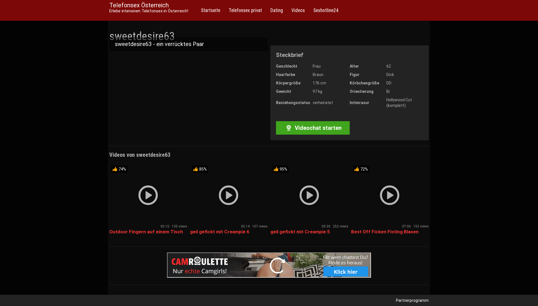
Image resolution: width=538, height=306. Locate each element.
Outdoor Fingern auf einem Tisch (146, 231)
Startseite (210, 10)
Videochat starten (317, 128)
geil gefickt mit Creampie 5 (300, 231)
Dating (276, 10)
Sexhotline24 (325, 10)
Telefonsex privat (245, 10)
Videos (298, 10)
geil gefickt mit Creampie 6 (219, 231)
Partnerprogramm (412, 300)
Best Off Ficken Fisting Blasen (385, 231)
